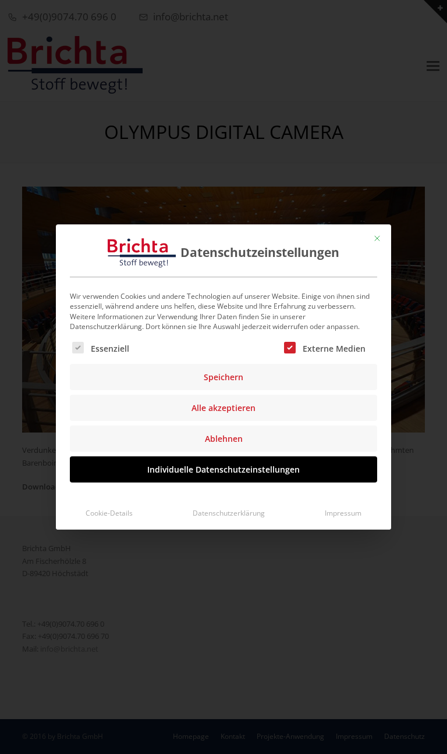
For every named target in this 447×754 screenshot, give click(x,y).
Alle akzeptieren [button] (223, 407)
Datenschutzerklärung (229, 513)
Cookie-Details (109, 513)
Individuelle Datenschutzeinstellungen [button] (223, 469)
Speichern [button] (223, 377)
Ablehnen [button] (224, 438)
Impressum (343, 513)
